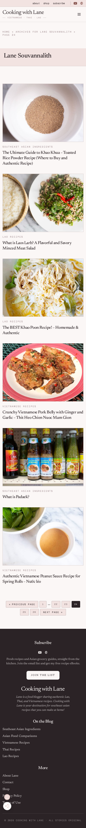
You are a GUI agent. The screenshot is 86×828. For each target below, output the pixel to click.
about (36, 3)
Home (6, 31)
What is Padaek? (16, 497)
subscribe (59, 3)
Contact (8, 782)
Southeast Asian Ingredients (28, 146)
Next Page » (53, 613)
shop (46, 3)
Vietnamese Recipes (19, 406)
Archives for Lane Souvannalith (44, 31)
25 (26, 612)
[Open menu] (79, 14)
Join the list (43, 675)
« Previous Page (22, 605)
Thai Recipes (11, 749)
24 (77, 605)
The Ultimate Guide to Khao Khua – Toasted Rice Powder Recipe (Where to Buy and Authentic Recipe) (39, 158)
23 (67, 605)
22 (57, 605)
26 (36, 612)
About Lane (10, 775)
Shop (6, 789)
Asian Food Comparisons (20, 736)
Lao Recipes (13, 236)
